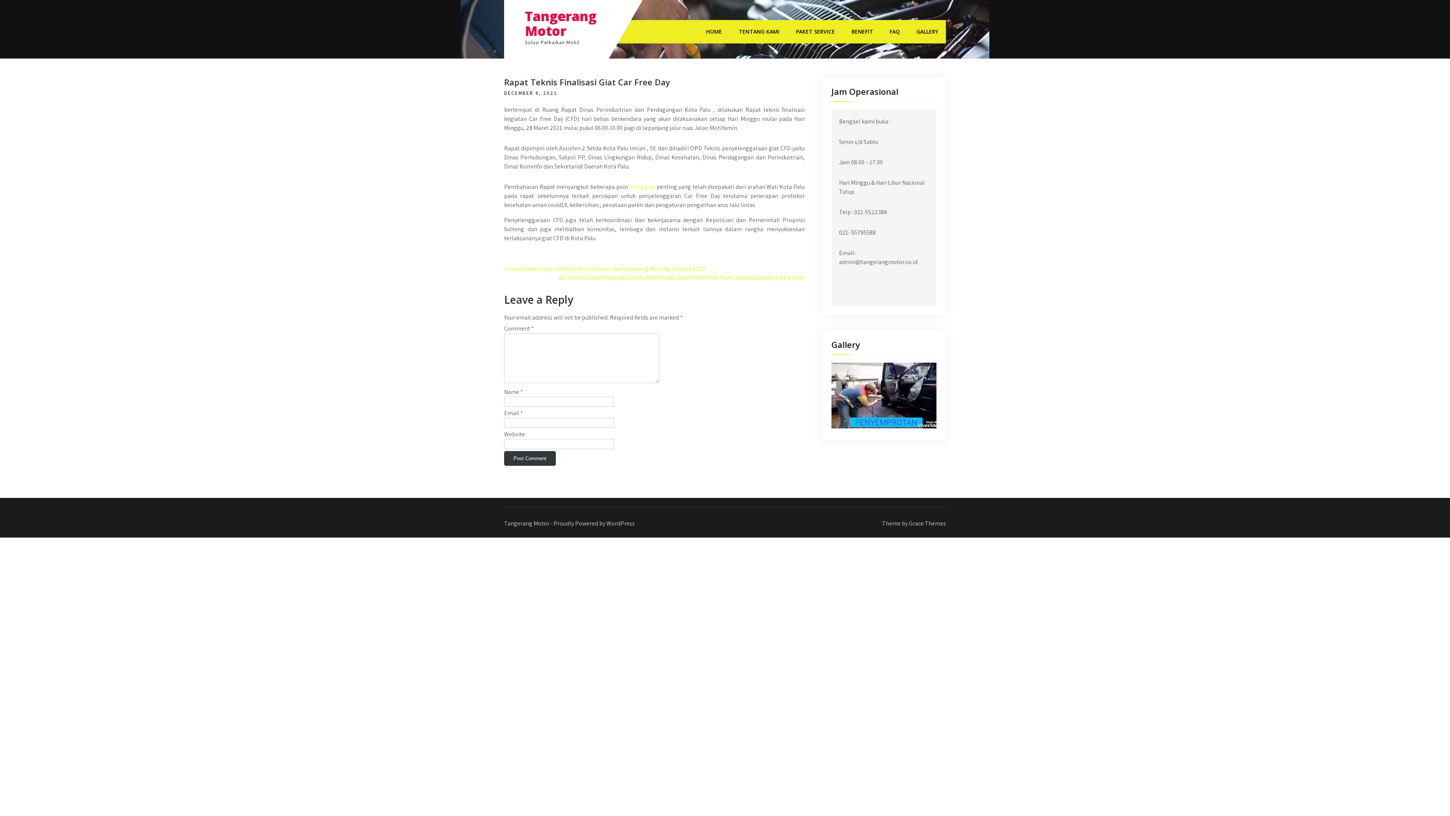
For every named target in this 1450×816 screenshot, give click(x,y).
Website (514, 434)
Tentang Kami (759, 31)
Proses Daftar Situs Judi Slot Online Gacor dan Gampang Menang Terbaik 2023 (604, 269)
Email (513, 413)
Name (513, 392)
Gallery (927, 31)
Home (714, 31)
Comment (519, 328)
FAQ (895, 31)
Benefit (862, 31)
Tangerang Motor (561, 23)
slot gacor (642, 187)
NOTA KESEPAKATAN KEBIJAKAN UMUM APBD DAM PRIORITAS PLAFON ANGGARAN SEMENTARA (682, 278)
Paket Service (815, 31)
